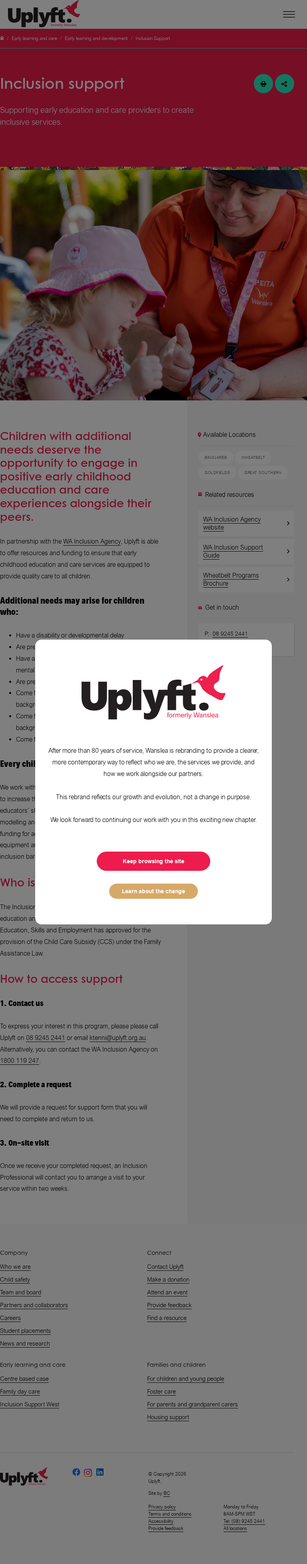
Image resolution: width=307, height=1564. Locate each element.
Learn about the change (153, 891)
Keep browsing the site (153, 861)
